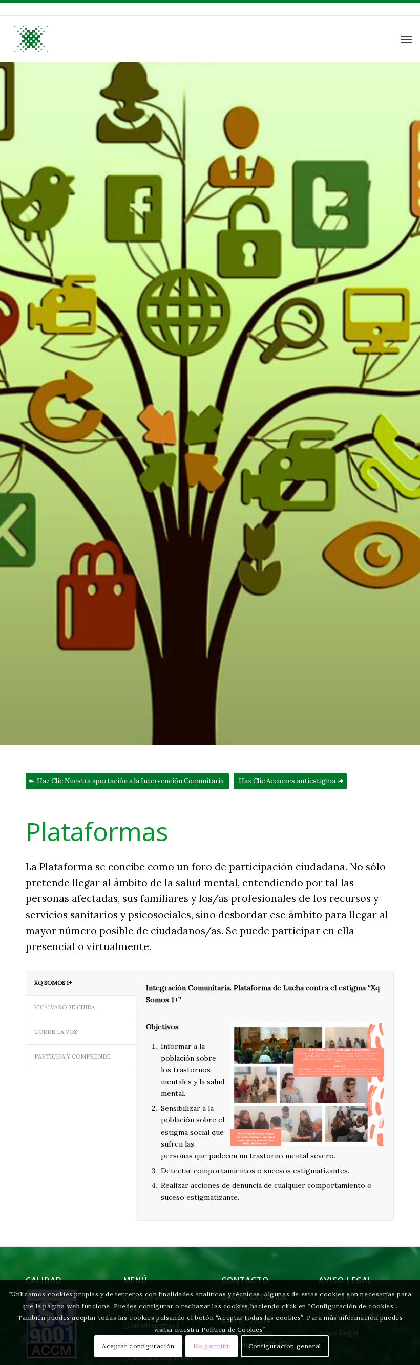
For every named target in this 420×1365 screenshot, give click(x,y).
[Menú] (406, 39)
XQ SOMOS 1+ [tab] (53, 982)
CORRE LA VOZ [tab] (56, 1032)
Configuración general (284, 1346)
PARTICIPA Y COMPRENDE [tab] (72, 1056)
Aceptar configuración (138, 1346)
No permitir (211, 1346)
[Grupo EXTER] (30, 39)
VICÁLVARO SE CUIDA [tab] (64, 1007)
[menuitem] (406, 39)
